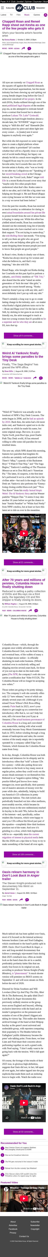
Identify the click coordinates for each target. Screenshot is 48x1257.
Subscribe (10, 7)
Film (18, 15)
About (13, 1221)
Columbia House (19, 611)
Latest (3, 15)
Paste (3, 1)
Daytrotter (37, 1)
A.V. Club (11, 1)
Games (37, 15)
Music (27, 15)
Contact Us (24, 1236)
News (10, 48)
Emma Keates (10, 40)
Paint (13, 706)
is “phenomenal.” (20, 973)
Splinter (28, 1)
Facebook (13, 1229)
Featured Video (9, 1182)
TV (11, 15)
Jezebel (20, 1)
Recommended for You (14, 1143)
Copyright (35, 1229)
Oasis (15, 900)
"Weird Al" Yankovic (22, 378)
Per (13, 674)
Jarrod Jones (10, 893)
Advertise (13, 1225)
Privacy (13, 1232)
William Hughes (11, 604)
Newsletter (40, 7)
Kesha (17, 48)
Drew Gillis (9, 371)
